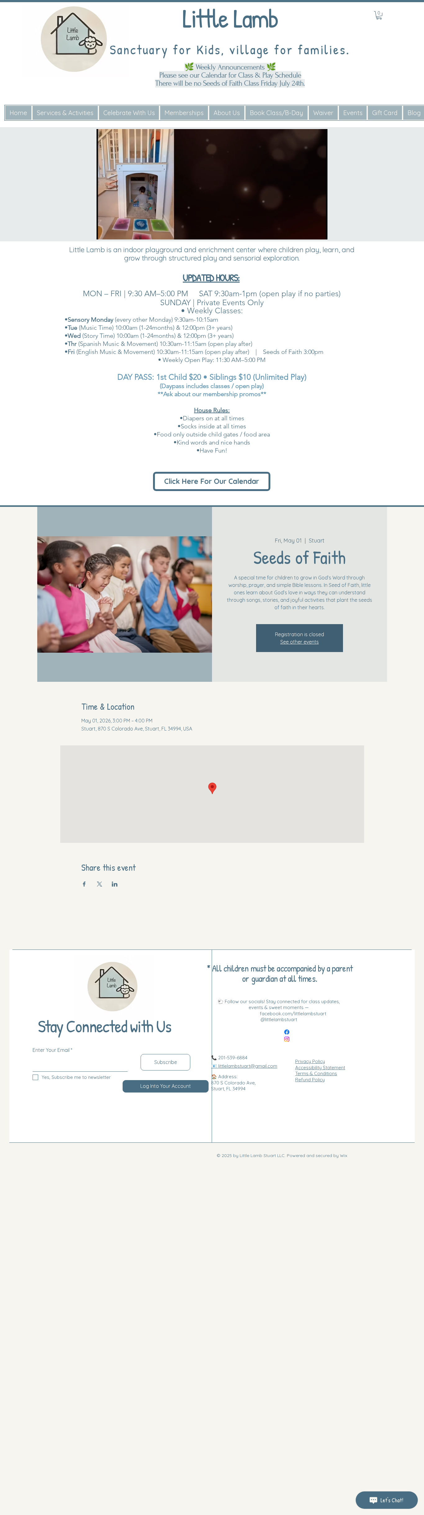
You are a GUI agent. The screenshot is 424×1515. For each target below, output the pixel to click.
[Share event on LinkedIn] (115, 884)
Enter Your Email (51, 1050)
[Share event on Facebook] (84, 884)
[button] (319, 232)
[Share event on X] (99, 884)
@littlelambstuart (278, 1019)
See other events (299, 642)
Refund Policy (310, 1080)
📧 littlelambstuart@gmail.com (244, 1066)
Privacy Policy (310, 1061)
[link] (379, 15)
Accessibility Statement (320, 1067)
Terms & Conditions (316, 1073)
